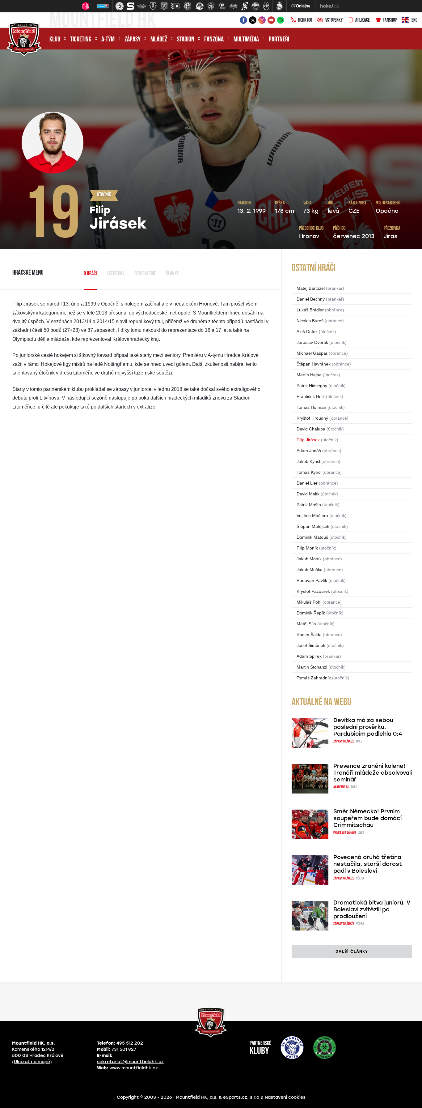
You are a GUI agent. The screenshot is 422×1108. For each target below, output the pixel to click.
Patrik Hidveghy (312, 385)
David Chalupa (311, 428)
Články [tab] (172, 274)
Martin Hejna (309, 374)
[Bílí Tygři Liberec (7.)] (187, 6)
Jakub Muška (310, 569)
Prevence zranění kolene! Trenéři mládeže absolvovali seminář (372, 773)
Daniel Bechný (311, 299)
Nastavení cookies (285, 1097)
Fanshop (390, 20)
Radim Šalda (309, 634)
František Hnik (311, 396)
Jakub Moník (309, 558)
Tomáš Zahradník (314, 677)
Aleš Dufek (307, 331)
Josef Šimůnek (311, 645)
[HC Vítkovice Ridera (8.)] (199, 6)
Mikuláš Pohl (309, 602)
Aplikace (362, 20)
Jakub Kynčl (308, 461)
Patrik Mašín (309, 504)
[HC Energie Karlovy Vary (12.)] (244, 6)
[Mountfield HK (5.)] (164, 6)
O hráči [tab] (90, 274)
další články (351, 951)
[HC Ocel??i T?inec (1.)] (119, 6)
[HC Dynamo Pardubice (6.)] (175, 6)
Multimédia (246, 39)
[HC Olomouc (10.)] (222, 6)
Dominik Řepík (311, 612)
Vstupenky (334, 20)
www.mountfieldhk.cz (133, 1068)
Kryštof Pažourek (313, 591)
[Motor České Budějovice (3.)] (141, 6)
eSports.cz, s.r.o (241, 1097)
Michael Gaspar (312, 353)
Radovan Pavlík (312, 580)
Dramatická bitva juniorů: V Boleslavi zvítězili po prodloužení (371, 909)
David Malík (308, 493)
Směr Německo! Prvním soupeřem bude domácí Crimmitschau (367, 818)
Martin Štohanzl (312, 667)
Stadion (185, 39)
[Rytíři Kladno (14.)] (266, 6)
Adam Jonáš (309, 450)
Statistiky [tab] (115, 274)
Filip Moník (307, 547)
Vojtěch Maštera (312, 515)
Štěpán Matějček (313, 526)
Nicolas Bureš (310, 320)
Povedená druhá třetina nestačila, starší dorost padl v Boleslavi (367, 864)
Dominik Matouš (312, 537)
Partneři (279, 39)
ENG (414, 20)
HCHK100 (305, 20)
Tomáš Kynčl (309, 472)
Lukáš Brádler (310, 309)
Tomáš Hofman (311, 407)
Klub (54, 39)
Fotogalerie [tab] (145, 274)
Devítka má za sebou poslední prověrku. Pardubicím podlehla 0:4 (367, 727)
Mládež (158, 39)
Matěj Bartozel (311, 288)
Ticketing (80, 39)
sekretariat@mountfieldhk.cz (130, 1061)
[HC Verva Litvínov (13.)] (255, 6)
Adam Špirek (309, 656)
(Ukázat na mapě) (32, 1061)
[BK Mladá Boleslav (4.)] (152, 6)
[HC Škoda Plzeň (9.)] (211, 6)
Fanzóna (214, 39)
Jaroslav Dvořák (312, 342)
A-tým (108, 39)
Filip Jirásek (308, 439)
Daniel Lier (307, 483)
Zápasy (132, 39)
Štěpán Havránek (314, 363)
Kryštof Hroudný (312, 418)
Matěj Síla (306, 623)
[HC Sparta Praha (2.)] (130, 6)
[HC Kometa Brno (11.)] (233, 6)
